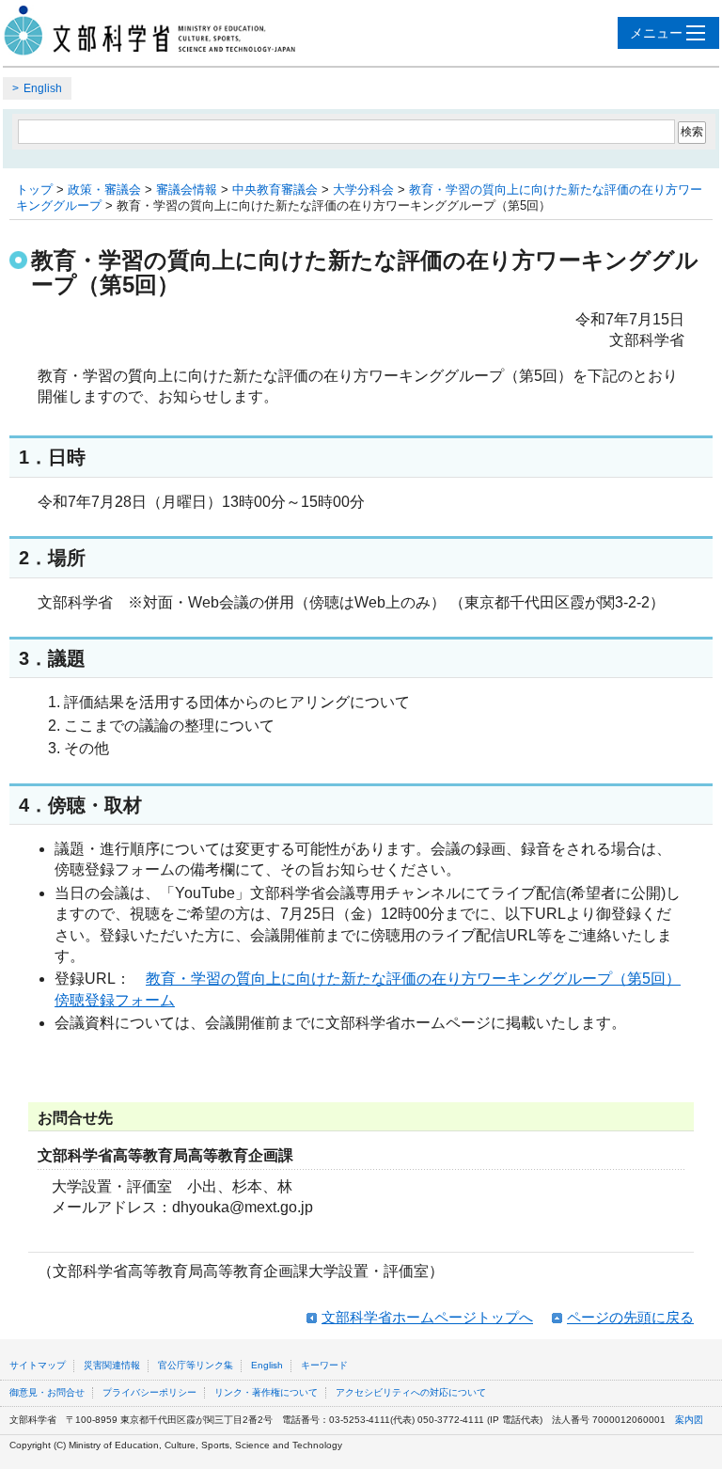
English (43, 88)
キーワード (324, 1365)
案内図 (689, 1419)
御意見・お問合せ (47, 1392)
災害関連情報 (112, 1365)
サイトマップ (37, 1365)
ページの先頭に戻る (630, 1317)
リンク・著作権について (266, 1392)
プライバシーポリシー (149, 1392)
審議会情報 (186, 189)
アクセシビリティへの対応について (411, 1392)
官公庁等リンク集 (195, 1365)
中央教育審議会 (275, 189)
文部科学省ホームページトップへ (427, 1317)
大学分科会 (363, 189)
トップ (34, 189)
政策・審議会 (104, 189)
